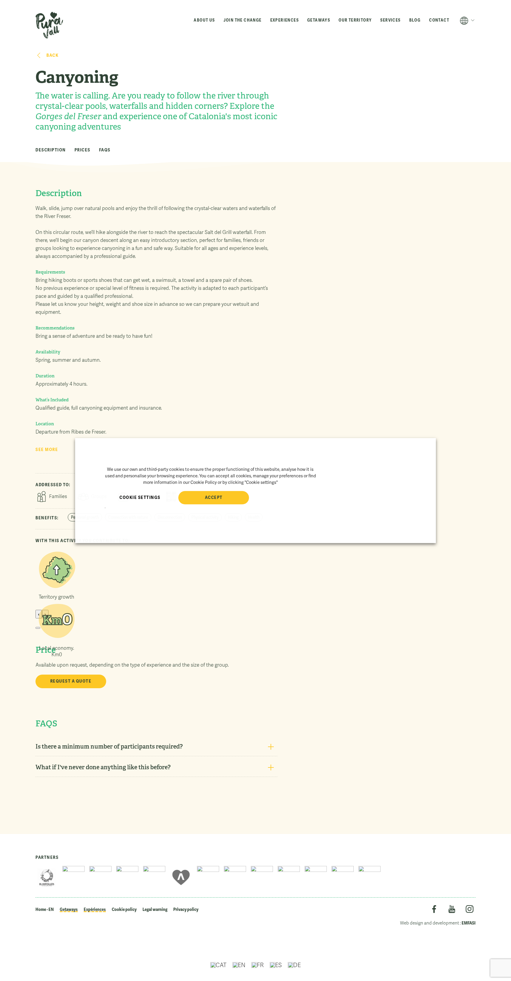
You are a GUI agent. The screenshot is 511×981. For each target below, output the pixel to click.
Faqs (105, 150)
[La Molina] (342, 877)
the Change (243, 20)
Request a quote (71, 681)
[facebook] (434, 910)
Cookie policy (124, 909)
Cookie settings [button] (140, 497)
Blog (415, 20)
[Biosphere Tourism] (208, 877)
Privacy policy (185, 909)
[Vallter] (316, 877)
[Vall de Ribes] (100, 877)
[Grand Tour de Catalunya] (289, 877)
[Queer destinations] (235, 877)
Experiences (284, 20)
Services (390, 20)
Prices (82, 150)
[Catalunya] (154, 877)
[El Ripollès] (46, 877)
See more (46, 449)
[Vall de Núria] (127, 877)
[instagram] (469, 910)
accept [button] (214, 497)
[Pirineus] (262, 877)
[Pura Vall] (49, 25)
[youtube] (452, 910)
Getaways (318, 20)
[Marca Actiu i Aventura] (181, 877)
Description (50, 150)
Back (52, 55)
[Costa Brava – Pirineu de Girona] (73, 877)
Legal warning (155, 909)
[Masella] (369, 877)
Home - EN (44, 909)
